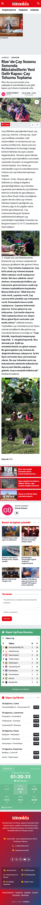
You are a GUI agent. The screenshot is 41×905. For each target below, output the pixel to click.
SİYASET (35, 893)
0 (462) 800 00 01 (22, 846)
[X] (16, 859)
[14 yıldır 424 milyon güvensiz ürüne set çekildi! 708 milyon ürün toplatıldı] (30, 573)
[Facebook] (12, 859)
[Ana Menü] (2, 4)
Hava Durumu (11, 870)
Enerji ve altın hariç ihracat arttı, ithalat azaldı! (10, 559)
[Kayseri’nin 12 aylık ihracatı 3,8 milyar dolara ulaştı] (30, 531)
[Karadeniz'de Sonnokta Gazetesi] (20, 3)
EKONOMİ (15, 57)
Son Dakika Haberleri (8, 883)
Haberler (5, 57)
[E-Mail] (17, 513)
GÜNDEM (34, 10)
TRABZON (23, 10)
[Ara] (38, 4)
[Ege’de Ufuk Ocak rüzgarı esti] (11, 573)
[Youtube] (25, 859)
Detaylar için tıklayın (20, 689)
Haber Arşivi (28, 882)
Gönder (7, 619)
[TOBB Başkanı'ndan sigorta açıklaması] (11, 531)
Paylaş (6, 124)
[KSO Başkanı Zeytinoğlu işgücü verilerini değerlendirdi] (30, 551)
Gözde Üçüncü (21, 508)
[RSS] (29, 859)
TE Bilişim (26, 902)
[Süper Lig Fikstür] (38, 698)
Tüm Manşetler (29, 875)
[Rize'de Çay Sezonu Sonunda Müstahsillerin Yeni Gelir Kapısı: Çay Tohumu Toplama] (20, 110)
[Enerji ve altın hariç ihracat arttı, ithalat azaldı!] (11, 551)
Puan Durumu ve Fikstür (10, 876)
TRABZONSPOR (9, 10)
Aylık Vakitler (8, 807)
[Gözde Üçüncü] (7, 510)
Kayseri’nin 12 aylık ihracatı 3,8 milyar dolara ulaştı (29, 540)
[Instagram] (20, 859)
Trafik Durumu (29, 870)
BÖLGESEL (16, 895)
